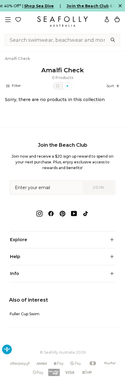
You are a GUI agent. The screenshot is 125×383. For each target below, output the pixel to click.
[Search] (113, 40)
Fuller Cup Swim (24, 314)
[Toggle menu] (8, 20)
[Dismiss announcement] (120, 6)
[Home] (62, 21)
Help (15, 256)
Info (14, 273)
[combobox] (62, 40)
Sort (110, 85)
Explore (18, 239)
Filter (16, 85)
